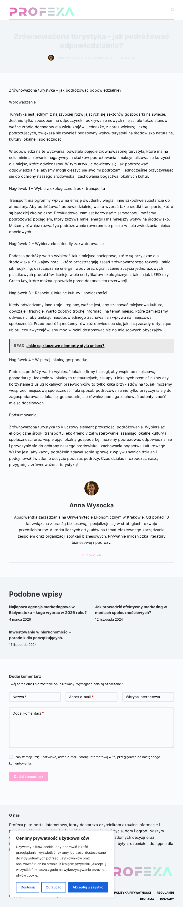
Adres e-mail (81, 697)
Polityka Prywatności (132, 892)
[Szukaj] (172, 9)
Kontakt (167, 899)
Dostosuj (28, 887)
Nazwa (19, 697)
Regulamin (165, 892)
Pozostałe (126, 57)
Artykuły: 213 (92, 554)
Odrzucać (53, 887)
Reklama (147, 899)
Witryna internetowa (143, 697)
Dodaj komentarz (28, 713)
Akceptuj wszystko (88, 887)
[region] (62, 863)
